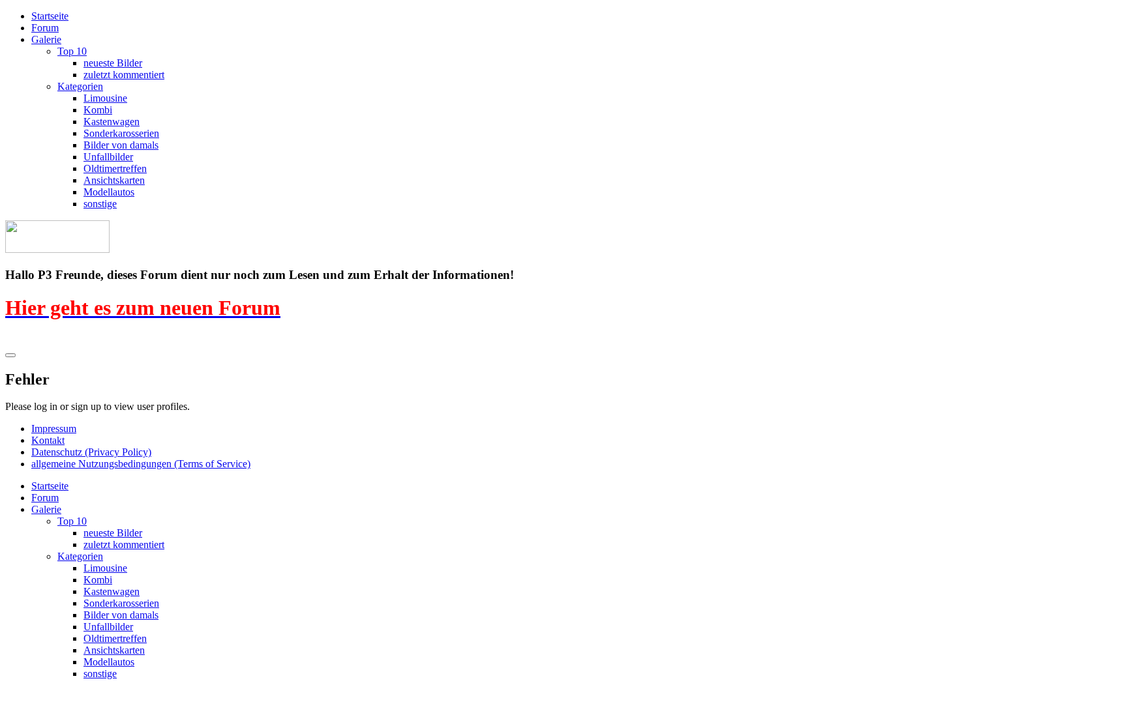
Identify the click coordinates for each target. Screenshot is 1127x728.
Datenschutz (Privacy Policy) (91, 452)
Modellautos (108, 191)
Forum (45, 27)
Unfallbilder (108, 156)
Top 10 (72, 51)
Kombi (97, 109)
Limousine (105, 98)
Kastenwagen (111, 121)
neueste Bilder (112, 62)
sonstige (100, 203)
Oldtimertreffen (115, 168)
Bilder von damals (120, 145)
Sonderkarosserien (121, 133)
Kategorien (80, 86)
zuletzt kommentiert (123, 74)
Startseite (49, 16)
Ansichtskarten (114, 180)
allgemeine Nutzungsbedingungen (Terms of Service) (140, 463)
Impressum (53, 428)
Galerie (46, 39)
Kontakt (48, 440)
